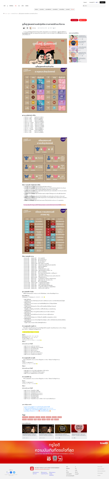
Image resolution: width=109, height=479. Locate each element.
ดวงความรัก (38, 417)
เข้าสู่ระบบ (102, 2)
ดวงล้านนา (43, 417)
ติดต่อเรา (99, 475)
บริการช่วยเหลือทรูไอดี (70, 475)
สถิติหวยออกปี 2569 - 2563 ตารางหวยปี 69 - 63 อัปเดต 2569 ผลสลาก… (79, 435)
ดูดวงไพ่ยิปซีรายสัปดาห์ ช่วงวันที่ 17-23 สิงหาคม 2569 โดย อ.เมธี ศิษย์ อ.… (46, 435)
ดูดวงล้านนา (54, 417)
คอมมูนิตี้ (76, 474)
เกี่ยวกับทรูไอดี (100, 466)
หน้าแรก (36, 9)
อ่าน (15, 5)
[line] (8, 472)
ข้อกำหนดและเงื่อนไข (101, 469)
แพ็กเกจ (76, 472)
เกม (19, 5)
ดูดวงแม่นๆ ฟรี (30, 419)
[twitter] (14, 472)
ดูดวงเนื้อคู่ (59, 417)
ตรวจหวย (75, 20)
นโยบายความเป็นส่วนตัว (101, 471)
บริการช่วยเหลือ (100, 473)
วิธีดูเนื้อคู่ (48, 419)
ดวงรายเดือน (61, 9)
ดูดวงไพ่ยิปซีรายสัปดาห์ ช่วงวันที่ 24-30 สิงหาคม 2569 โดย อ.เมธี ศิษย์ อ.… (30, 435)
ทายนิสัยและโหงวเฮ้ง (14, 13)
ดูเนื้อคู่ (35, 419)
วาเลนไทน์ (43, 419)
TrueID (7, 2)
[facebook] (11, 472)
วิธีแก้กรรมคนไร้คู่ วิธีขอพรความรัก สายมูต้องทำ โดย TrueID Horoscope (38, 408)
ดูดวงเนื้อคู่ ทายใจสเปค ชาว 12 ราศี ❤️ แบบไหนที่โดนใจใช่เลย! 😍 (37, 410)
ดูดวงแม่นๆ (24, 419)
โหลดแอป (85, 2)
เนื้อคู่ (52, 419)
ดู (7, 5)
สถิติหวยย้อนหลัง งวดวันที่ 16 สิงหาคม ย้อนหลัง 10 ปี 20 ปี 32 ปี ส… (62, 435)
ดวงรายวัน (42, 9)
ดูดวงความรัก (48, 417)
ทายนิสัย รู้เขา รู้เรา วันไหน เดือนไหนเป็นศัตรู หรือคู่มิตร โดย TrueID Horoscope (40, 409)
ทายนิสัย (39, 419)
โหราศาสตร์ (56, 419)
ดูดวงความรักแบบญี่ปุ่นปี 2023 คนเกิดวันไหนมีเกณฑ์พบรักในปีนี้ (37, 406)
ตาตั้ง (23, 5)
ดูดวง (9, 13)
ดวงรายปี (67, 9)
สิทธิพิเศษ (11, 5)
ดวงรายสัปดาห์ (48, 9)
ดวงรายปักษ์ (55, 9)
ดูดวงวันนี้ (83, 20)
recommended (25, 417)
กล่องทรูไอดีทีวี (69, 474)
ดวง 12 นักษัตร (31, 417)
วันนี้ (4, 5)
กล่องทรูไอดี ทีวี (91, 2)
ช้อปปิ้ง (67, 472)
